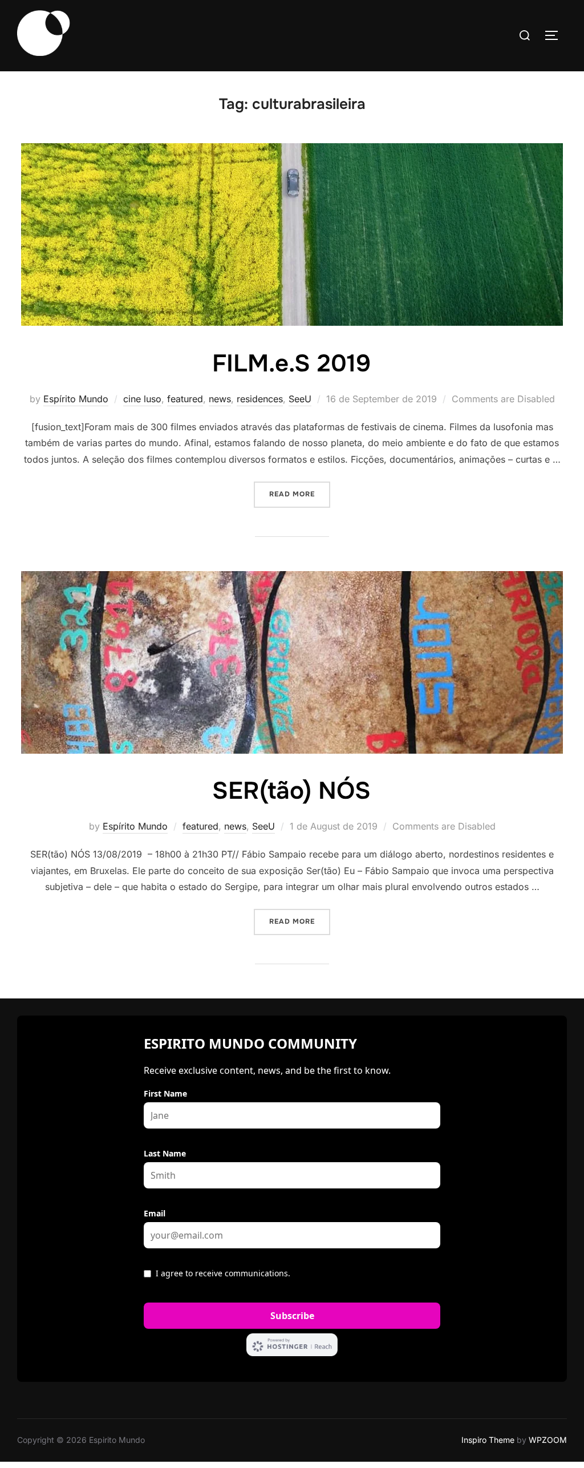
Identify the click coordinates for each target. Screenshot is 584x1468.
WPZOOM (548, 1440)
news (220, 399)
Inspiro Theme (487, 1440)
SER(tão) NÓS (291, 790)
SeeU (300, 399)
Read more (299, 494)
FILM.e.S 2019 (291, 363)
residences (260, 399)
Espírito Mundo (75, 399)
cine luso (142, 399)
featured (185, 399)
